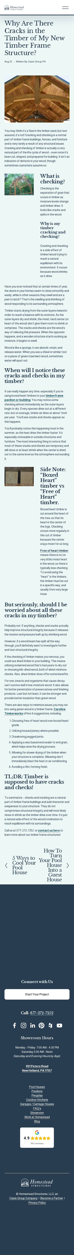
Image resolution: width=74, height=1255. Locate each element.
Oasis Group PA (37, 61)
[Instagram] (23, 1025)
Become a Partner (51, 1198)
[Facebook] (14, 1025)
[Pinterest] (41, 1025)
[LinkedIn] (32, 1025)
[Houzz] (50, 1025)
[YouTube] (59, 1025)
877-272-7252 (41, 1013)
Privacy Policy (37, 1202)
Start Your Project (37, 994)
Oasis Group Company (23, 1198)
